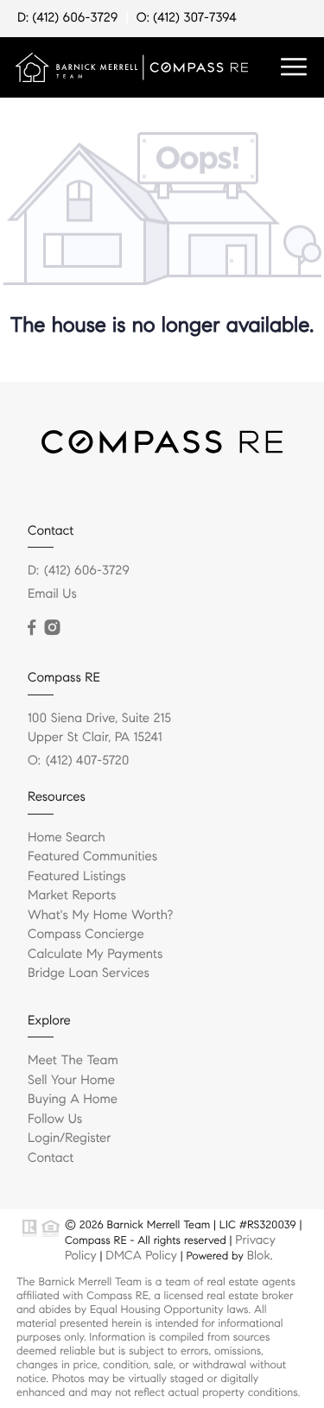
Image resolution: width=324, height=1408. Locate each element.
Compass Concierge (86, 934)
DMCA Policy (141, 1255)
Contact (50, 1158)
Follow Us (55, 1119)
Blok (258, 1255)
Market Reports (72, 896)
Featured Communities (92, 857)
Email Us (52, 594)
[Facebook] (31, 628)
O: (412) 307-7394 (187, 18)
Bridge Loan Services (88, 973)
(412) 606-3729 (87, 571)
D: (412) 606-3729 (67, 18)
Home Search (66, 838)
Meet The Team (73, 1061)
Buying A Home (73, 1099)
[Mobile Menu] (294, 67)
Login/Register (69, 1138)
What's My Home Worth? (100, 915)
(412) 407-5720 (87, 761)
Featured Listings (77, 877)
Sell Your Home (71, 1080)
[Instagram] (52, 628)
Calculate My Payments (95, 954)
